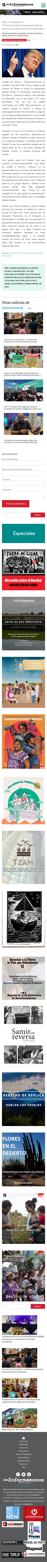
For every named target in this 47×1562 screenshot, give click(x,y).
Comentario (7, 489)
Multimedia (23, 1444)
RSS (23, 1467)
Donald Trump (15, 253)
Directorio (23, 1464)
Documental (23, 1451)
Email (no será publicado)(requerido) (17, 469)
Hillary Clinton (7, 256)
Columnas (23, 1447)
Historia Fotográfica (23, 1454)
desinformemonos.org (23, 1486)
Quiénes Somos (23, 1461)
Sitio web (6, 479)
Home (4, 22)
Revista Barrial (23, 1457)
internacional (16, 22)
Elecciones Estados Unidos (32, 253)
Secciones (23, 1441)
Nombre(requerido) (10, 459)
